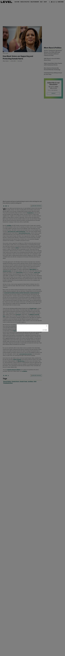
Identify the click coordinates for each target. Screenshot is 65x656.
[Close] (47, 326)
